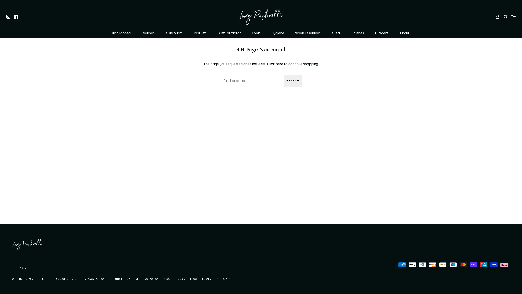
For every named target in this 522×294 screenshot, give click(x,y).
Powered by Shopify (216, 279)
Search (293, 80)
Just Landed (120, 33)
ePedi (336, 33)
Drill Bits (200, 33)
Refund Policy (120, 279)
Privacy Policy (94, 279)
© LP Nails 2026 (24, 279)
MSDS (181, 279)
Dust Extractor (229, 33)
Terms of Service (65, 279)
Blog (193, 279)
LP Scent (382, 33)
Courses (148, 33)
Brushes (357, 33)
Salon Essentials (308, 33)
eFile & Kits (174, 33)
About (405, 33)
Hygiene (277, 33)
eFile (44, 279)
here (279, 64)
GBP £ (20, 268)
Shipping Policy (147, 279)
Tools (256, 33)
